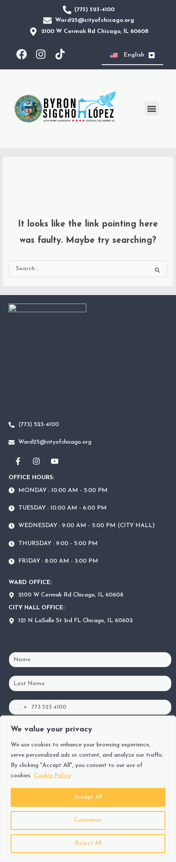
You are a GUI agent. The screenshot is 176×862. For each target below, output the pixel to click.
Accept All (88, 797)
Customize (88, 820)
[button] (152, 108)
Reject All (88, 843)
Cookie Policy (52, 776)
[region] (88, 789)
